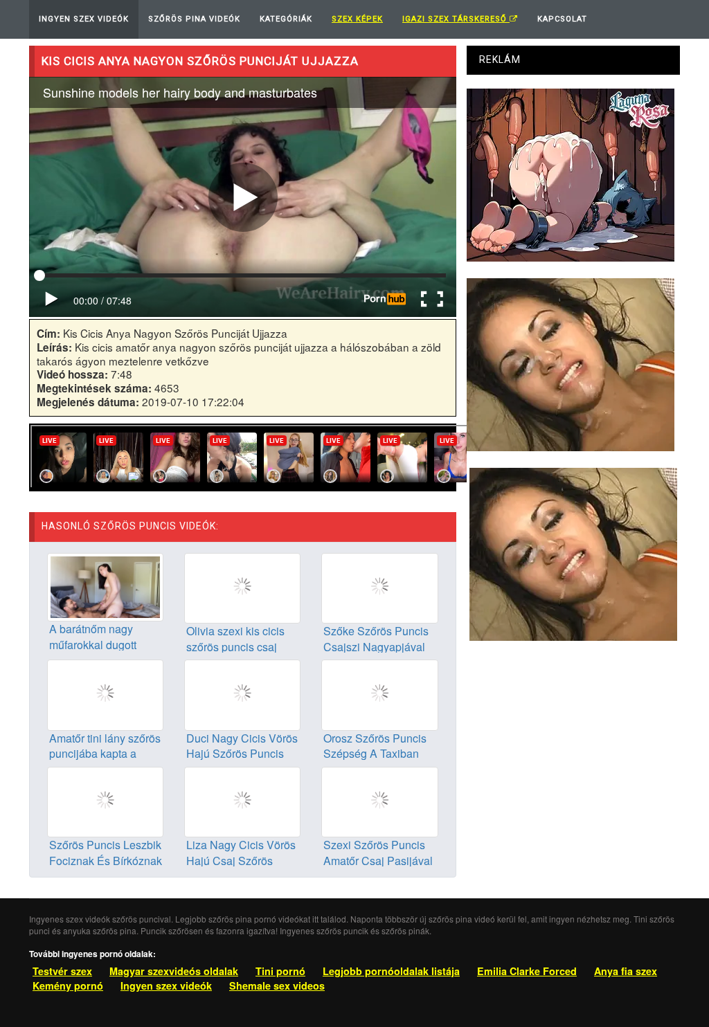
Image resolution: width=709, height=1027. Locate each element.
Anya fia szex (625, 971)
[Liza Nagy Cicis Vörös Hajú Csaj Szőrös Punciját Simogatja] (242, 800)
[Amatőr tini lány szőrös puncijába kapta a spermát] (105, 693)
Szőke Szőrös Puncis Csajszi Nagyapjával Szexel (376, 647)
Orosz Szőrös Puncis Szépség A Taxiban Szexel (375, 754)
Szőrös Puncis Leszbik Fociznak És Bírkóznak (105, 853)
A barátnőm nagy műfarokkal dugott (92, 637)
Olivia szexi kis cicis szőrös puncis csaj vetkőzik (235, 647)
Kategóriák (286, 19)
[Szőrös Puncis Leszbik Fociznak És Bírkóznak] (105, 800)
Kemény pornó (68, 985)
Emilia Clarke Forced (527, 971)
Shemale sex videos (277, 985)
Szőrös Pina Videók (194, 19)
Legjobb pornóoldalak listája (391, 971)
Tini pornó (280, 971)
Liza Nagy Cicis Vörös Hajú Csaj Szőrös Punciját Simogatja (241, 860)
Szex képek (357, 19)
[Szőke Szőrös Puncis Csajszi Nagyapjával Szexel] (379, 587)
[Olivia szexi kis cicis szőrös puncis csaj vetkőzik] (242, 587)
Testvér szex (62, 971)
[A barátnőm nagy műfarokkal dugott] (105, 585)
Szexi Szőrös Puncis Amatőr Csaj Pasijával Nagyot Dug (378, 860)
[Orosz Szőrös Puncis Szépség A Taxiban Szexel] (379, 693)
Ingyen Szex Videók (84, 19)
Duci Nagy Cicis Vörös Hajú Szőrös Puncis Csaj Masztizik (242, 754)
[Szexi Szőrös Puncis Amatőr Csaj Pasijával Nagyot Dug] (379, 800)
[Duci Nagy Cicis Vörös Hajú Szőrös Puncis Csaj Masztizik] (242, 693)
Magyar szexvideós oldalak (173, 971)
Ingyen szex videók (166, 985)
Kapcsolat (562, 19)
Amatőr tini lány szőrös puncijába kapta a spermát (105, 754)
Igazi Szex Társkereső (456, 19)
